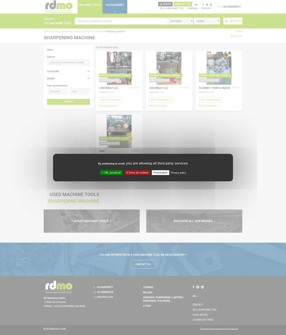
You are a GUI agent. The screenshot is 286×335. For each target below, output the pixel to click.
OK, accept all (112, 172)
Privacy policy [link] (178, 172)
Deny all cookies (138, 172)
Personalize (160, 172)
